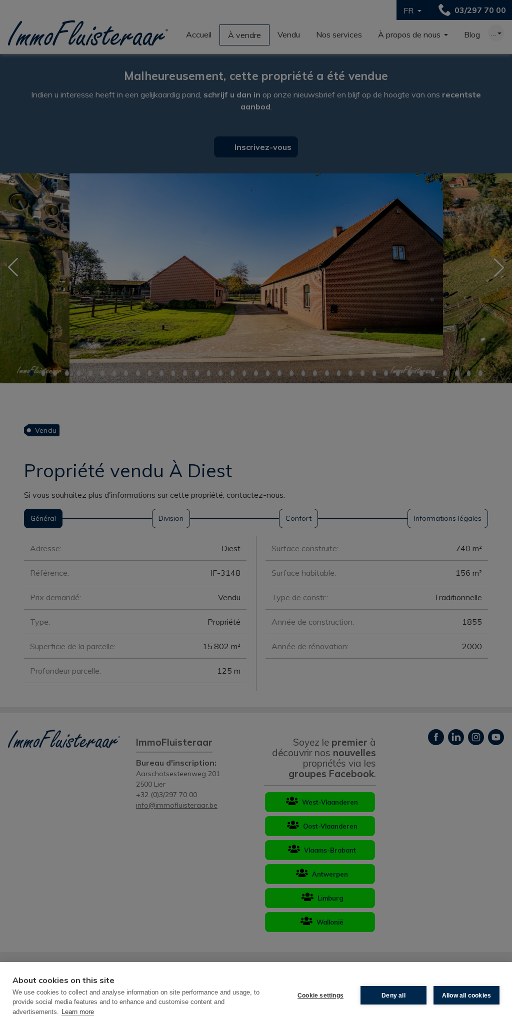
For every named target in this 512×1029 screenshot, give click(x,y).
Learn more (78, 1012)
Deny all (394, 995)
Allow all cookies (466, 995)
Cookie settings (321, 995)
